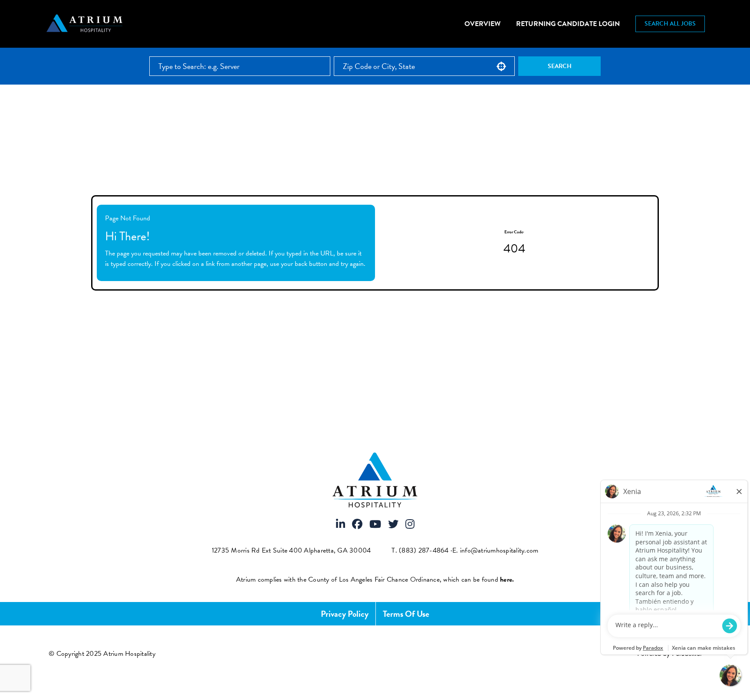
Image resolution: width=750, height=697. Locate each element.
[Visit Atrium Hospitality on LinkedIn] (340, 525)
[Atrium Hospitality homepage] (85, 24)
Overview (482, 24)
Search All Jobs (670, 23)
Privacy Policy (344, 613)
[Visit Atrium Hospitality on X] (393, 525)
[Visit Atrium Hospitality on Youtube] (375, 525)
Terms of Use (406, 613)
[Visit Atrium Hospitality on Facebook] (357, 525)
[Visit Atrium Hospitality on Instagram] (409, 525)
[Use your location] (501, 66)
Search (560, 66)
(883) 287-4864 (424, 550)
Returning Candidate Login (568, 24)
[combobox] (424, 66)
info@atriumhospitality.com (499, 550)
